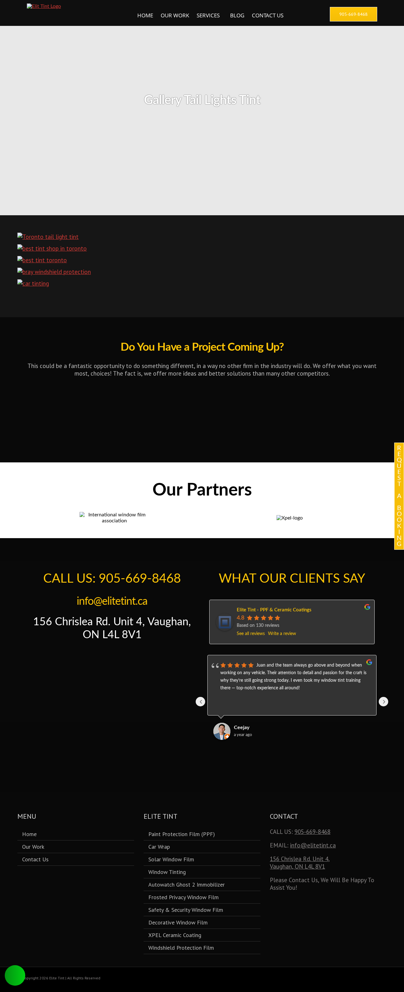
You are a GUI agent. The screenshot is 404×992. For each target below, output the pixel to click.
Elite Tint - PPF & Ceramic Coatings (274, 610)
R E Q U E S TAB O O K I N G (399, 496)
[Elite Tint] (44, 6)
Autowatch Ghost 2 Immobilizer (186, 884)
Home (145, 15)
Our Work (175, 15)
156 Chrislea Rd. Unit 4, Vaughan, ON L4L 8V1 (300, 862)
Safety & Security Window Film (185, 909)
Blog (237, 15)
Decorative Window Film (178, 922)
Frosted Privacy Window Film (183, 897)
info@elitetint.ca (112, 601)
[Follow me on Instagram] (125, 657)
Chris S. (242, 727)
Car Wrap (159, 846)
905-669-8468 (312, 831)
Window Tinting (167, 872)
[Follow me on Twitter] (98, 657)
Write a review (282, 634)
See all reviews (251, 634)
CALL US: (112, 579)
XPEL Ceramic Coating (174, 935)
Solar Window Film (171, 859)
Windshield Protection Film (181, 947)
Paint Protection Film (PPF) (181, 834)
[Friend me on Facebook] (112, 657)
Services (208, 15)
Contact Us (267, 15)
